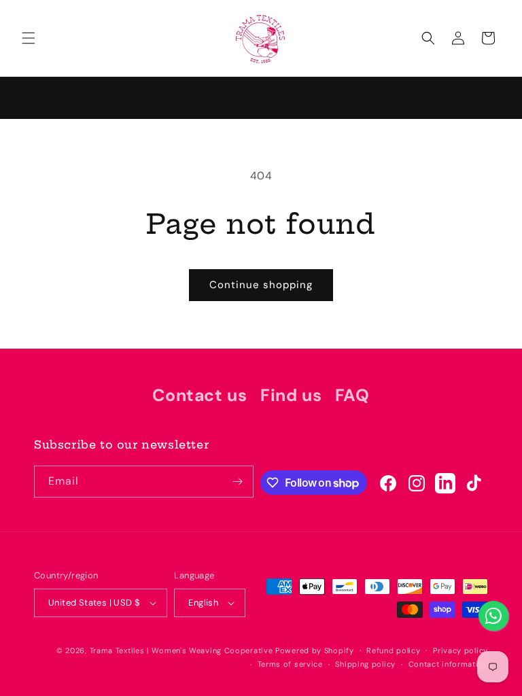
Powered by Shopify (314, 650)
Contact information (448, 664)
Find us (290, 395)
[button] (29, 38)
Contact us (199, 395)
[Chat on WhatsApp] (493, 616)
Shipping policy (365, 664)
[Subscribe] (238, 482)
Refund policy (393, 650)
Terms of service (290, 664)
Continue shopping (261, 285)
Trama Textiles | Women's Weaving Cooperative (181, 650)
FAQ (352, 395)
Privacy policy (460, 650)
